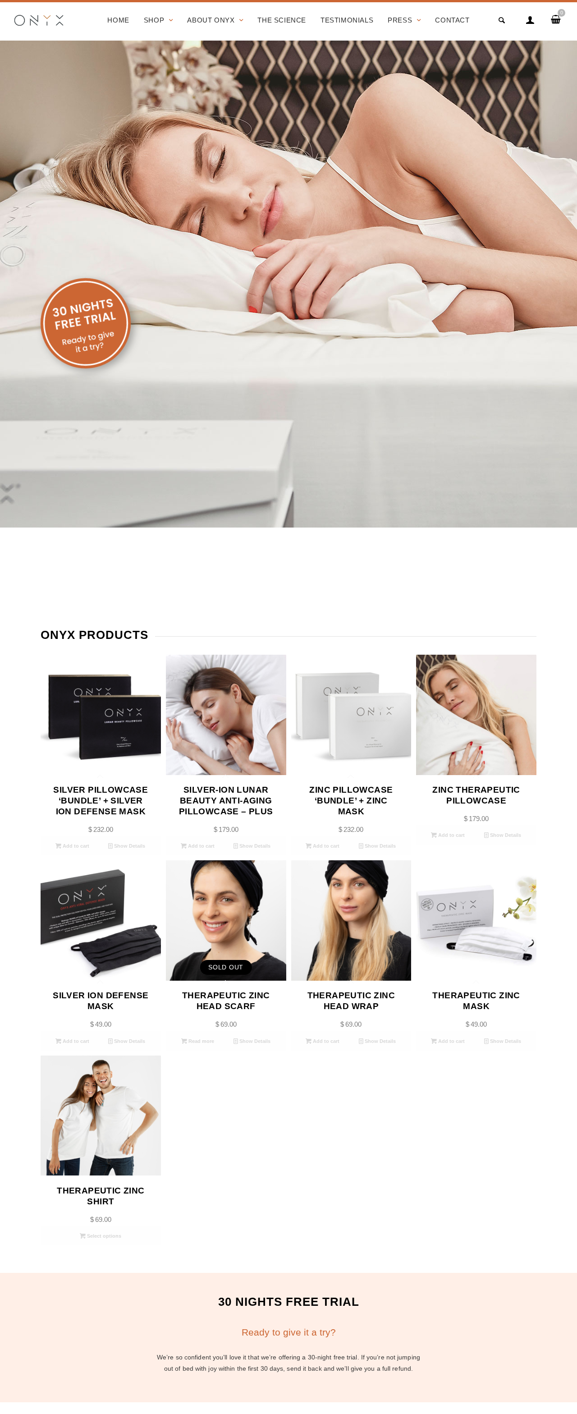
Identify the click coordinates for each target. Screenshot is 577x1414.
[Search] (502, 20)
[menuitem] (118, 20)
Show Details (129, 846)
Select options (103, 1236)
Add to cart (75, 846)
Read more (200, 1041)
